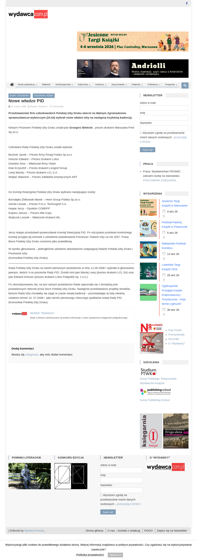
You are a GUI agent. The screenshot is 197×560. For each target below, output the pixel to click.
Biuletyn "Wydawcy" (39, 106)
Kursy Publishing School (155, 400)
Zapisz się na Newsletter (172, 530)
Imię (142, 112)
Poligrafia (136, 84)
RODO (148, 530)
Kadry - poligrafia (19, 96)
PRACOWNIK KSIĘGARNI (159, 180)
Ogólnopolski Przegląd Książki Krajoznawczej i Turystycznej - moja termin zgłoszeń (174, 294)
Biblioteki (46, 84)
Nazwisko (146, 122)
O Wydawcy (153, 84)
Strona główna (94, 530)
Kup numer (175, 330)
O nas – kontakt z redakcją (123, 530)
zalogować (31, 354)
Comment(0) (57, 106)
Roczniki (174, 339)
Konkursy (99, 84)
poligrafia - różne (43, 96)
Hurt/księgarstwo (63, 84)
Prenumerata (176, 334)
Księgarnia (170, 84)
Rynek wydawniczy (26, 84)
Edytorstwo (83, 84)
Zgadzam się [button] (115, 555)
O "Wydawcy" (177, 343)
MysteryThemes (34, 530)
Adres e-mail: (148, 102)
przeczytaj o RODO (129, 504)
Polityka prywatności (90, 554)
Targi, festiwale (118, 84)
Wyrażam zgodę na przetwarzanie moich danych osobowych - (163, 137)
